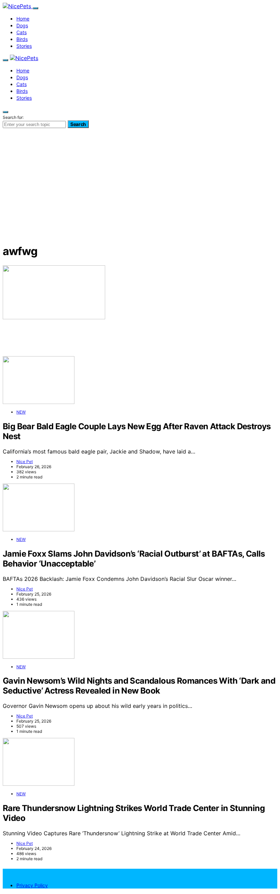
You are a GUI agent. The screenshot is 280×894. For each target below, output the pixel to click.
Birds (22, 39)
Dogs (22, 25)
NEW (21, 412)
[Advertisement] (140, 189)
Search (78, 124)
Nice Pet (24, 461)
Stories (24, 46)
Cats (21, 32)
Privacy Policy (32, 885)
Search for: (13, 117)
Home (22, 19)
